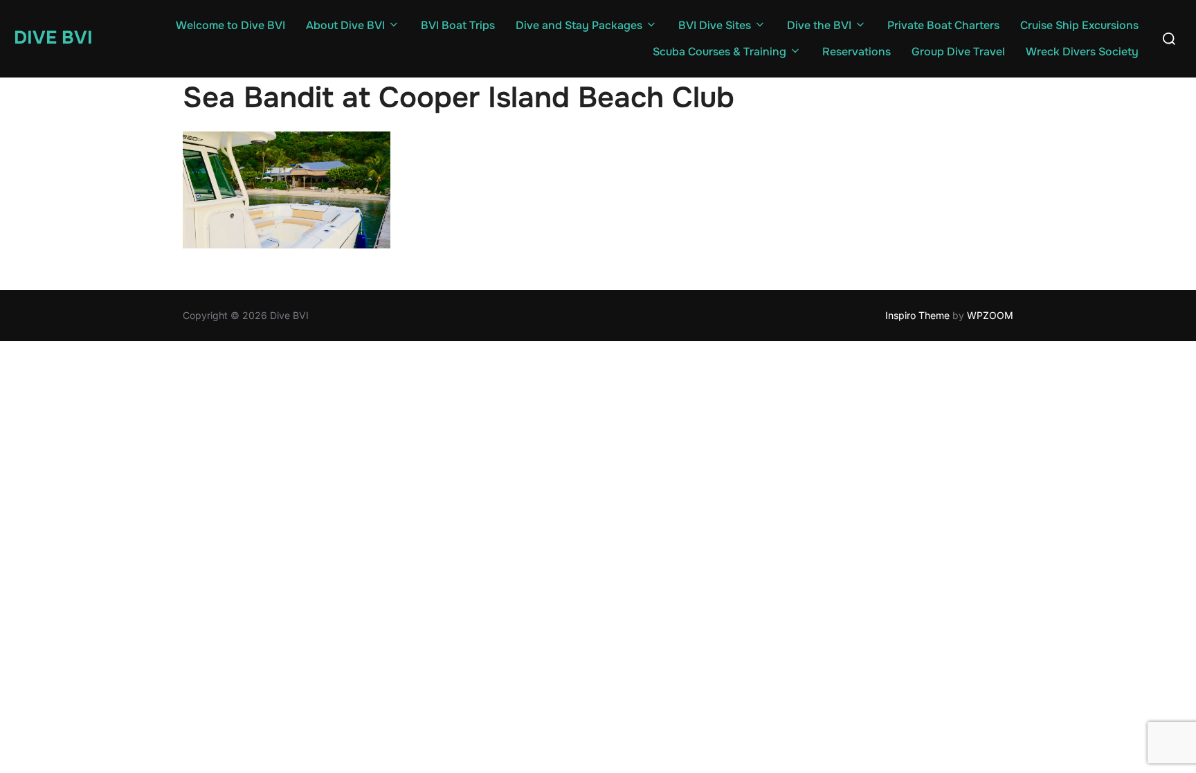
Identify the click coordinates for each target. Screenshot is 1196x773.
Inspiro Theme (917, 315)
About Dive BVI (345, 25)
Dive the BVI (819, 25)
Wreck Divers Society (1082, 51)
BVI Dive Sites (714, 25)
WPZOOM (990, 315)
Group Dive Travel (958, 51)
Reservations (856, 51)
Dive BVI (53, 37)
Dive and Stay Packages (579, 25)
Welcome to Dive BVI (230, 25)
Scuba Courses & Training (719, 51)
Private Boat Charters (943, 25)
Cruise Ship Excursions (1079, 25)
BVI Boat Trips (458, 25)
